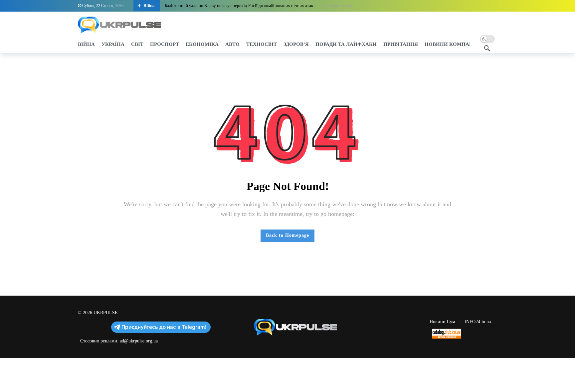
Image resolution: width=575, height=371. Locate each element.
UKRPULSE (106, 312)
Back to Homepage (287, 235)
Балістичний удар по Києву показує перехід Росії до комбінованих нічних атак (239, 5)
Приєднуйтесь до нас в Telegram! (164, 327)
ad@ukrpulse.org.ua (139, 340)
